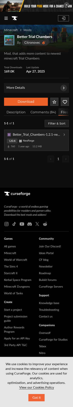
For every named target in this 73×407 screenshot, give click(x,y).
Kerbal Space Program (17, 280)
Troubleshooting (49, 309)
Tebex (42, 346)
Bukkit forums (48, 280)
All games (10, 246)
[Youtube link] (21, 224)
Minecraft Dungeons (17, 286)
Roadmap (45, 273)
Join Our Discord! (50, 246)
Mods (27, 30)
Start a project (13, 309)
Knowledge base (49, 303)
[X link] (37, 224)
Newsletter (46, 266)
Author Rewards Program (14, 329)
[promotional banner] (36, 6)
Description (16, 112)
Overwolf (44, 333)
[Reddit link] (45, 224)
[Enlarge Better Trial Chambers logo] (9, 40)
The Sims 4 (11, 266)
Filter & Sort (56, 123)
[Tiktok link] (14, 224)
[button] (36, 140)
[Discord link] (29, 224)
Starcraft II (10, 273)
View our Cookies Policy (36, 387)
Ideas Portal (46, 253)
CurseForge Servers (51, 286)
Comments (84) (43, 112)
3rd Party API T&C (15, 345)
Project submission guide (15, 318)
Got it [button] (36, 397)
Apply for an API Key (17, 338)
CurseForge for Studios (53, 339)
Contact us (46, 316)
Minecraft (11, 30)
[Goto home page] (14, 18)
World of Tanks (13, 293)
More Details (15, 87)
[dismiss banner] (66, 4)
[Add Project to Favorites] (54, 102)
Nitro (42, 353)
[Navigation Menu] (6, 18)
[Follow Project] (65, 102)
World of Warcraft (15, 260)
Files (64, 112)
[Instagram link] (6, 224)
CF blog (43, 260)
